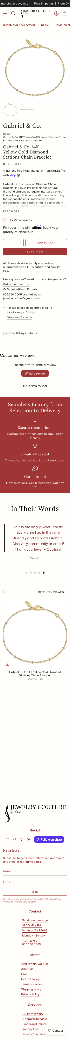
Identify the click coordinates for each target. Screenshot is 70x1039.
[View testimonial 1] (26, 573)
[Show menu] (5, 13)
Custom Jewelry (33, 1014)
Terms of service (32, 984)
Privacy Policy (30, 994)
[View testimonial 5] (44, 573)
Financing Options (35, 1024)
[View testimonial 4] (39, 573)
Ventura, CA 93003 (35, 930)
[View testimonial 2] (31, 573)
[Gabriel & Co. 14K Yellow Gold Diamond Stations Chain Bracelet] (35, 633)
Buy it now (35, 251)
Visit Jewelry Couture (35, 964)
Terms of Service (22, 901)
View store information (19, 317)
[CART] (64, 13)
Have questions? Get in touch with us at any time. (35, 485)
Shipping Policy (31, 989)
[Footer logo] (35, 813)
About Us (27, 969)
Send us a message (35, 920)
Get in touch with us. (16, 284)
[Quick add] (7, 663)
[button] (13, 13)
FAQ (24, 974)
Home (6, 134)
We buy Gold (31, 1029)
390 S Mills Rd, (32, 925)
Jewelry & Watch (34, 1034)
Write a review (35, 373)
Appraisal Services (35, 1019)
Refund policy (30, 979)
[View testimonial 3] (35, 573)
